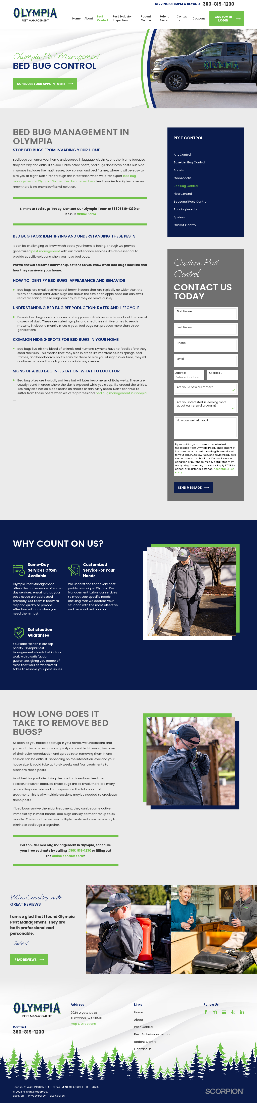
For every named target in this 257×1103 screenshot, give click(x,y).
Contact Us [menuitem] (183, 18)
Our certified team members (73, 181)
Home (138, 1012)
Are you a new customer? (195, 387)
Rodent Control (145, 1042)
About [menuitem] (89, 18)
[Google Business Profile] (224, 1012)
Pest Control (143, 1027)
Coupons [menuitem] (199, 18)
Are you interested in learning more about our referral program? (201, 404)
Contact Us (142, 1049)
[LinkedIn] (242, 1012)
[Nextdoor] (215, 1012)
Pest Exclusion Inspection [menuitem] (123, 18)
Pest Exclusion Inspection (152, 1034)
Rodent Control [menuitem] (146, 18)
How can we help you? (192, 420)
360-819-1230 (218, 4)
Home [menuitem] (76, 18)
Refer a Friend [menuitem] (164, 18)
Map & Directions (83, 1023)
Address (180, 373)
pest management (45, 251)
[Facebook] (206, 1012)
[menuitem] (206, 154)
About (138, 1019)
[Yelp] (233, 1012)
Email (180, 359)
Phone (181, 343)
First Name (184, 311)
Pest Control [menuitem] (102, 18)
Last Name (184, 327)
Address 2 (215, 373)
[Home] (35, 14)
